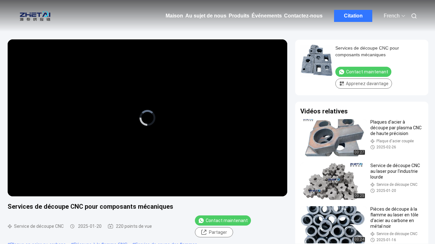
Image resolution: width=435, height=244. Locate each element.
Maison (174, 15)
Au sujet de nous (205, 15)
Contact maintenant (227, 220)
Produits (239, 15)
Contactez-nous (303, 15)
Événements (267, 15)
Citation (353, 15)
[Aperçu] (35, 15)
